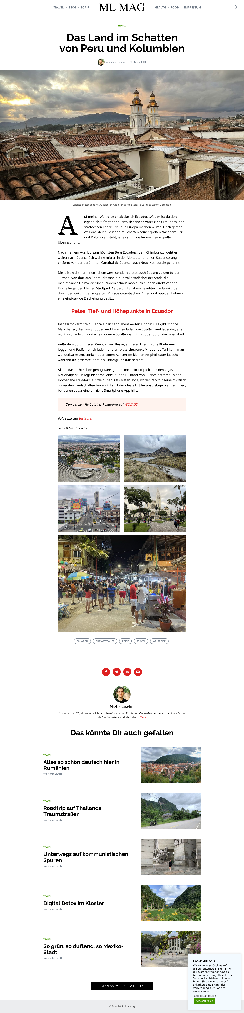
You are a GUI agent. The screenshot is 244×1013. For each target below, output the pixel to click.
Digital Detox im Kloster (73, 903)
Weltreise (159, 641)
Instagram (86, 418)
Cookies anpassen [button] (205, 995)
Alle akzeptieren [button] (204, 1000)
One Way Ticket (105, 641)
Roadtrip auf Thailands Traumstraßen (72, 811)
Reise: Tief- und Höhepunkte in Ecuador (122, 311)
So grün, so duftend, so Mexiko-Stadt (83, 949)
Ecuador (82, 641)
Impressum (192, 7)
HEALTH (160, 7)
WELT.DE (130, 404)
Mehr (143, 717)
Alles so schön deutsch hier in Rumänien (81, 765)
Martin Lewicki (118, 62)
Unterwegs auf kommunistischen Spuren (85, 857)
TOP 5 (85, 7)
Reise (125, 641)
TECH (72, 7)
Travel (141, 641)
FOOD (175, 7)
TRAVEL (59, 7)
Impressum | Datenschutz (122, 986)
